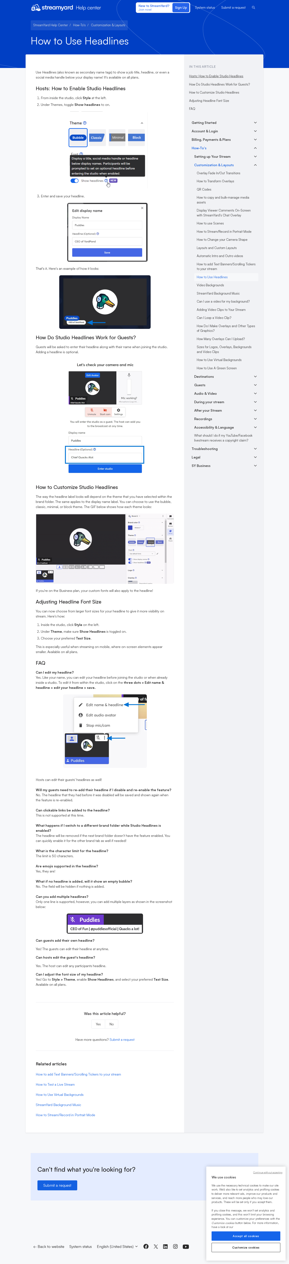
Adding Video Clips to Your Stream (221, 310)
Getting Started (204, 122)
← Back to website (48, 1246)
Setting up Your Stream (212, 156)
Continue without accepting (267, 1172)
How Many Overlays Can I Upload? (221, 339)
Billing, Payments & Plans (211, 139)
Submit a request (233, 8)
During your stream (209, 402)
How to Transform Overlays (215, 181)
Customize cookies (246, 1247)
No (111, 1024)
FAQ (192, 109)
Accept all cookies (246, 1236)
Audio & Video (205, 393)
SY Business (201, 466)
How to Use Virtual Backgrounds (60, 1094)
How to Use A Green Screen (217, 368)
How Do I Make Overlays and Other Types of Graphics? (226, 328)
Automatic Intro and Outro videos (220, 256)
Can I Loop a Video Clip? (214, 318)
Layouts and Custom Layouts (217, 248)
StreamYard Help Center (50, 25)
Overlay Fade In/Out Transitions (218, 173)
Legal (196, 457)
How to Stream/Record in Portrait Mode (65, 1115)
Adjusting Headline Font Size (209, 101)
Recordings (203, 419)
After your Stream (208, 410)
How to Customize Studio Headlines (214, 92)
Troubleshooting (205, 449)
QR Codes (204, 189)
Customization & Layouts (108, 25)
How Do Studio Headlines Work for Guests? (219, 84)
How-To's (79, 25)
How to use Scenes (210, 223)
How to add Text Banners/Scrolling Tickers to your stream (78, 1074)
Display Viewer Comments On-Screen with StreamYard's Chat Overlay (224, 212)
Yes (98, 1024)
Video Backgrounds (210, 285)
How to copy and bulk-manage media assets (223, 199)
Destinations (204, 376)
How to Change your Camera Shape (222, 240)
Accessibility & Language (214, 427)
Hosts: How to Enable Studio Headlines (216, 76)
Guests (199, 385)
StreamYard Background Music (58, 1105)
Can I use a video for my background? (223, 301)
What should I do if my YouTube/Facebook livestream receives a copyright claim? (223, 437)
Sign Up (181, 8)
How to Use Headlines (212, 277)
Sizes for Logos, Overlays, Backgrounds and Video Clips (224, 349)
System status (205, 8)
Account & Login (205, 131)
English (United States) (116, 1246)
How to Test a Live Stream (55, 1084)
